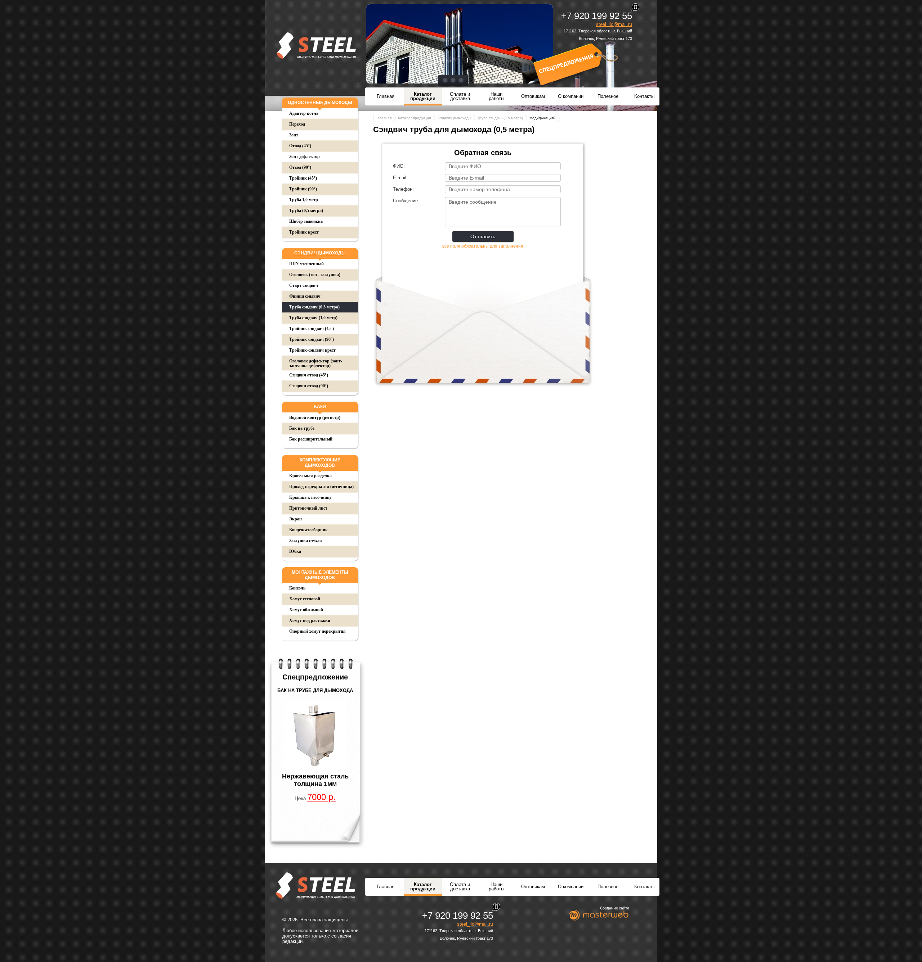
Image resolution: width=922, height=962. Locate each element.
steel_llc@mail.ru (614, 24)
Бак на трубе (301, 428)
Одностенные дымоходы (320, 102)
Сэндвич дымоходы (320, 253)
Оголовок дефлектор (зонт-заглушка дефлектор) (315, 363)
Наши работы (496, 96)
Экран (295, 518)
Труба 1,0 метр (303, 199)
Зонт (293, 134)
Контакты (644, 96)
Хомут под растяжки (309, 620)
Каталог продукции (422, 96)
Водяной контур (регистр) (314, 417)
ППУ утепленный (306, 263)
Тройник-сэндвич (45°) (311, 328)
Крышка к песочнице (310, 497)
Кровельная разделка (310, 475)
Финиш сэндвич (305, 296)
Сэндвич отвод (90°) (308, 385)
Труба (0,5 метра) (306, 210)
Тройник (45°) (303, 178)
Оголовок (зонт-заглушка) (314, 274)
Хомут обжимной (306, 609)
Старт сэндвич (303, 285)
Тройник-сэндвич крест (312, 350)
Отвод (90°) (300, 167)
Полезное (607, 96)
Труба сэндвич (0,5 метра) (314, 307)
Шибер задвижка (306, 221)
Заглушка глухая (305, 540)
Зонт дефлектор (304, 156)
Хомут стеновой (304, 598)
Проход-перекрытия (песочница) (321, 486)
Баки (320, 406)
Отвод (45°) (300, 145)
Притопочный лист (308, 508)
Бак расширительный (310, 439)
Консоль (297, 588)
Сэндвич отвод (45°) (308, 375)
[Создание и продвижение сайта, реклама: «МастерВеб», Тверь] (599, 913)
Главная (385, 96)
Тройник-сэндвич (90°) (311, 339)
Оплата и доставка (460, 96)
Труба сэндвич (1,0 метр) (313, 317)
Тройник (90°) (303, 188)
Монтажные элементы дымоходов (320, 575)
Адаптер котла (303, 113)
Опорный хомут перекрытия (317, 631)
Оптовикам (533, 96)
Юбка (295, 551)
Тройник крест (304, 232)
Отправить (482, 236)
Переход (297, 124)
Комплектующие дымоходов (320, 462)
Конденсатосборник (308, 529)
